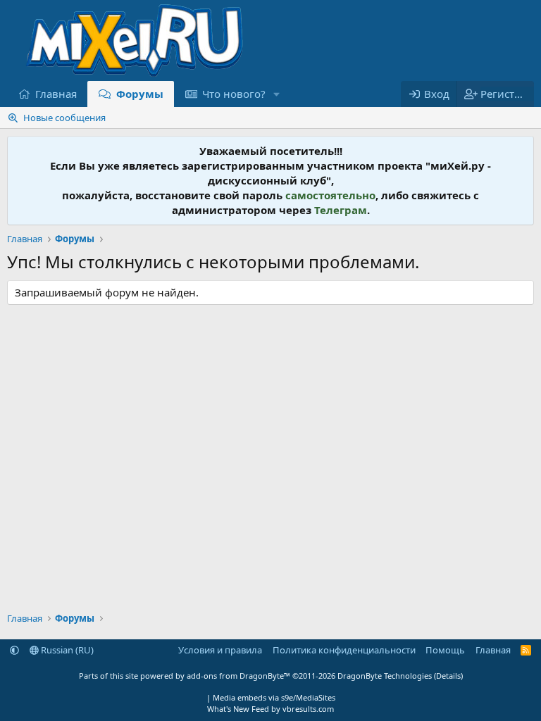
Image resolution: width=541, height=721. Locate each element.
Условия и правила (220, 650)
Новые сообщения (64, 117)
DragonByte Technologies (384, 675)
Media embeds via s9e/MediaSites (274, 697)
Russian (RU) (66, 650)
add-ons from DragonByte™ (238, 675)
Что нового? (234, 94)
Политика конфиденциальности (344, 650)
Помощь (445, 650)
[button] (277, 94)
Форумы (139, 94)
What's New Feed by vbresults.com (270, 708)
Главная (56, 94)
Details (448, 675)
